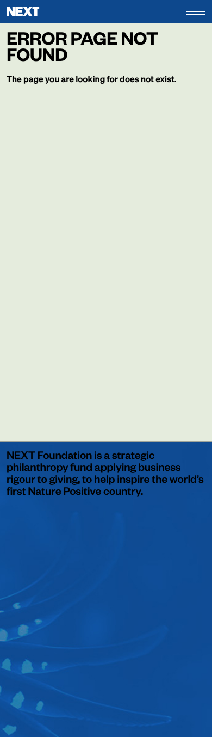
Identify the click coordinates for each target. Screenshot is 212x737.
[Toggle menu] (195, 11)
